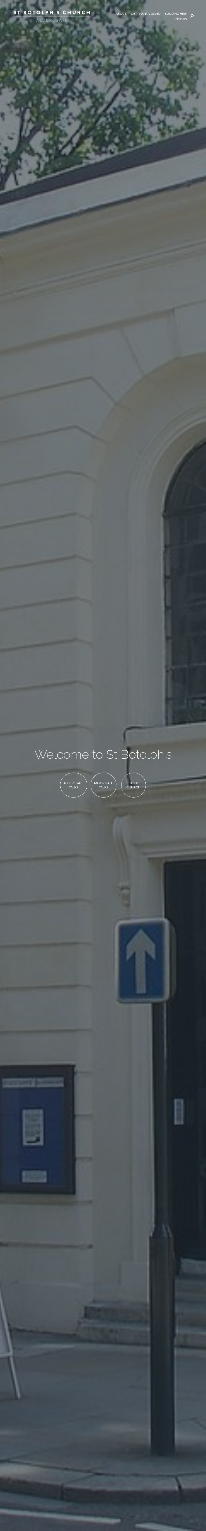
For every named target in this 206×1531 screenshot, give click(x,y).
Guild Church (133, 785)
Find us (181, 19)
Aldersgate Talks (74, 785)
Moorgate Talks (103, 785)
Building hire (176, 13)
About (121, 13)
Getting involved (145, 13)
